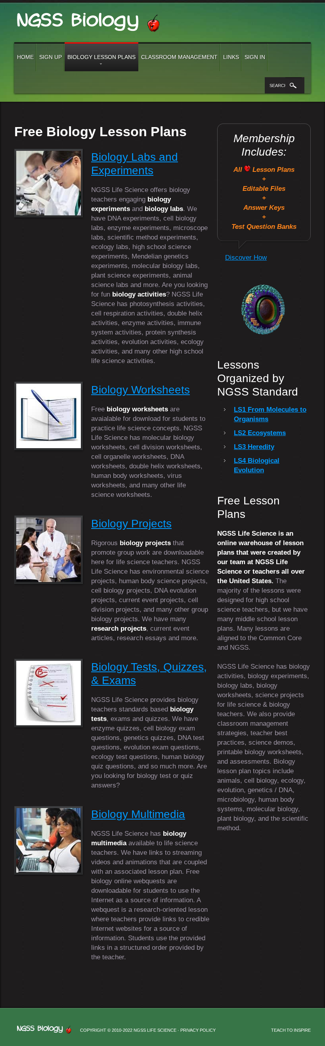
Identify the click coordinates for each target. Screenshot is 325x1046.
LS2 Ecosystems (260, 433)
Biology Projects (131, 523)
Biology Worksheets (140, 390)
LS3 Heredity (254, 447)
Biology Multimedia (138, 814)
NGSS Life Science (93, 19)
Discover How (246, 257)
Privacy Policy (198, 1030)
